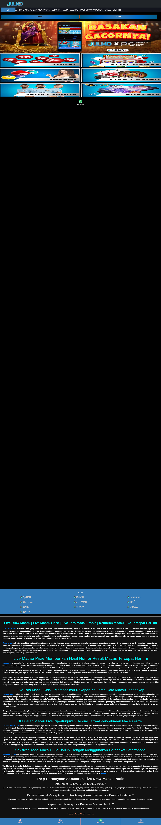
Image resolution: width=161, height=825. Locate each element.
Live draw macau (9, 629)
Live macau (7, 663)
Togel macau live (9, 754)
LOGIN (118, 17)
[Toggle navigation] (3, 4)
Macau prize (7, 643)
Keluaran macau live (11, 726)
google (103, 773)
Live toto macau (9, 694)
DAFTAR (40, 17)
